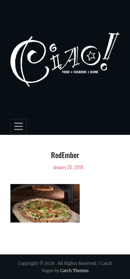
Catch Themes (74, 270)
